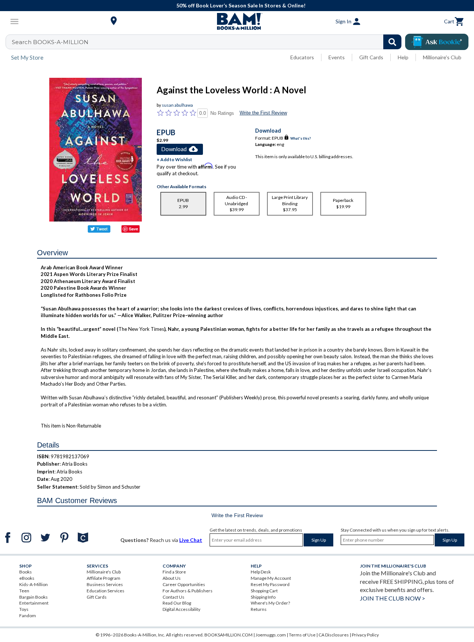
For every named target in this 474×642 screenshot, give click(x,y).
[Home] (237, 21)
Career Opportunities (184, 584)
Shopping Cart (264, 590)
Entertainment (34, 603)
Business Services (105, 584)
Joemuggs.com (271, 635)
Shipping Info (263, 597)
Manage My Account (271, 578)
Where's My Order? (270, 603)
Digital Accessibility (181, 609)
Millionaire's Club (442, 57)
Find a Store (174, 572)
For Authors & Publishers (188, 590)
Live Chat (190, 540)
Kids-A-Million (33, 584)
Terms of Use (302, 635)
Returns (259, 609)
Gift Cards (371, 57)
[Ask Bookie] (436, 42)
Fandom (27, 615)
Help (403, 57)
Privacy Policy (365, 635)
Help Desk (261, 572)
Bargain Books (33, 597)
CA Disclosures (333, 635)
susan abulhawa (177, 105)
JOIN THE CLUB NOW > (392, 598)
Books (25, 572)
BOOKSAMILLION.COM (228, 635)
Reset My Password (270, 584)
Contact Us (173, 597)
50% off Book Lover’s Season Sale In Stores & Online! (241, 5)
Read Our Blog (177, 603)
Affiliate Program (103, 578)
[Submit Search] (392, 41)
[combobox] (208, 42)
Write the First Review (263, 113)
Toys (24, 609)
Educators (302, 57)
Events (336, 57)
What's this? (300, 138)
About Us (172, 578)
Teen (24, 590)
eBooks (26, 578)
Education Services (105, 590)
